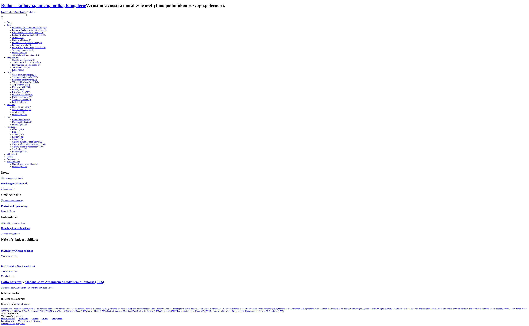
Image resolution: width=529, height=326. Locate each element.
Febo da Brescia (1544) (142, 309)
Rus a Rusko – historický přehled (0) (28, 32)
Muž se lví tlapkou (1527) (148, 311)
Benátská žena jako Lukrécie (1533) (93, 309)
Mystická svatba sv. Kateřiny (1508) (121, 311)
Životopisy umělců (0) (21, 99)
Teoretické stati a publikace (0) (25, 55)
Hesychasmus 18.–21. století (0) (26, 65)
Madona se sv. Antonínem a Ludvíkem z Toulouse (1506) (64, 282)
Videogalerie (12, 154)
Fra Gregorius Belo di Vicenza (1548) (168, 309)
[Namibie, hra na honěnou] (13, 223)
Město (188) (17, 139)
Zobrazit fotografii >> (10, 234)
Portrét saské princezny (14, 206)
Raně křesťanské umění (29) (24, 80)
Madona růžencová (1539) (235, 309)
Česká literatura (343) (21, 107)
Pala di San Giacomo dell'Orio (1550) (33, 311)
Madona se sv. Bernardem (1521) (292, 309)
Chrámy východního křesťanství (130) (28, 144)
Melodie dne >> (8, 276)
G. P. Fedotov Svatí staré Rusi (18, 266)
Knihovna (11, 104)
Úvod (9, 23)
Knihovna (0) (18, 70)
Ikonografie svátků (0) (21, 45)
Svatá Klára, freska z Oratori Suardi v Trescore (456, 309)
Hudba (10, 117)
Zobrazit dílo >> (8, 189)
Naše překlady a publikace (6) (25, 164)
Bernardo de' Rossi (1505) (120, 309)
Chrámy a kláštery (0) (21, 40)
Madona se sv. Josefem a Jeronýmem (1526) (20, 309)
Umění (10, 72)
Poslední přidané (19, 52)
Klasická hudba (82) (21, 119)
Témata (10, 156)
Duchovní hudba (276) (22, 122)
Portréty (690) (18, 89)
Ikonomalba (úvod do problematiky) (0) (29, 27)
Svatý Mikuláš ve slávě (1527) (400, 309)
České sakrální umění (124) (24, 75)
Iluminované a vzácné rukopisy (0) (27, 42)
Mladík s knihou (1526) (186, 311)
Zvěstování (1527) (357, 309)
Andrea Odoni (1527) (68, 309)
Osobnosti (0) (18, 37)
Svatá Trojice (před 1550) (424, 309)
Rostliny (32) (18, 137)
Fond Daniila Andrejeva (25, 12)
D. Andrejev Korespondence (17, 250)
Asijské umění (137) (21, 85)
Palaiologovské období (14, 183)
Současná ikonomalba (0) (23, 50)
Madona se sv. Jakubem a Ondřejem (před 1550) (328, 309)
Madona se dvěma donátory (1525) (262, 309)
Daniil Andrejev (8, 12)
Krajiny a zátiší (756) (21, 87)
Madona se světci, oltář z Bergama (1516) (228, 311)
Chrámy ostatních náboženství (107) (28, 147)
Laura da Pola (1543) (194, 309)
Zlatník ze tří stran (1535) (376, 309)
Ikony (9, 25)
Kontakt (37, 321)
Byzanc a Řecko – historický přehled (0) (29, 30)
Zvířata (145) (18, 134)
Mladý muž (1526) (168, 311)
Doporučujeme (13, 159)
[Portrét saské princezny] (12, 200)
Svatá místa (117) (19, 149)
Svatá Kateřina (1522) (485, 309)
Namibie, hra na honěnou (15, 228)
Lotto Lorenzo (11, 282)
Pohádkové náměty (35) (22, 94)
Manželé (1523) (203, 311)
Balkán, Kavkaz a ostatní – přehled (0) (29, 35)
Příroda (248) (18, 129)
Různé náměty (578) (21, 92)
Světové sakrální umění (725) (25, 77)
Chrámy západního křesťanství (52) (27, 142)
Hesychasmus (13, 57)
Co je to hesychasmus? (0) (23, 60)
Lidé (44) (16, 132)
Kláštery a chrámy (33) (22, 97)
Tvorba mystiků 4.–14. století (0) (26, 62)
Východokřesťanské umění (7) (25, 82)
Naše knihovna (13, 161)
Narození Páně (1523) (96, 311)
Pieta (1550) (12, 311)
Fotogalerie (11, 127)
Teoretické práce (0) (20, 67)
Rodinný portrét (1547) (505, 309)
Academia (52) (18, 112)
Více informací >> (9, 256)
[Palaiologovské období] (12, 178)
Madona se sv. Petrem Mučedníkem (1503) (265, 311)
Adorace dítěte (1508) (49, 309)
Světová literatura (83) (21, 109)
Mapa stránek (24, 321)
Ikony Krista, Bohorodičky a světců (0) (29, 47)
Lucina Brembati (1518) (213, 309)
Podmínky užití (7, 321)
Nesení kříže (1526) (59, 311)
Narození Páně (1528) (77, 311)
